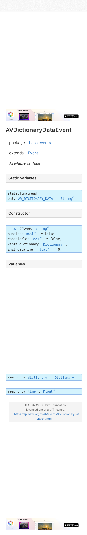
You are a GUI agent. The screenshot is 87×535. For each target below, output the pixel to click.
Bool (30, 234)
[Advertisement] (43, 62)
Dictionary (53, 244)
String (66, 199)
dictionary (37, 377)
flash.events (40, 142)
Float (42, 249)
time (32, 391)
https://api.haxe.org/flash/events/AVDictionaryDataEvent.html (46, 416)
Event (33, 152)
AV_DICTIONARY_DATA (35, 199)
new (13, 228)
